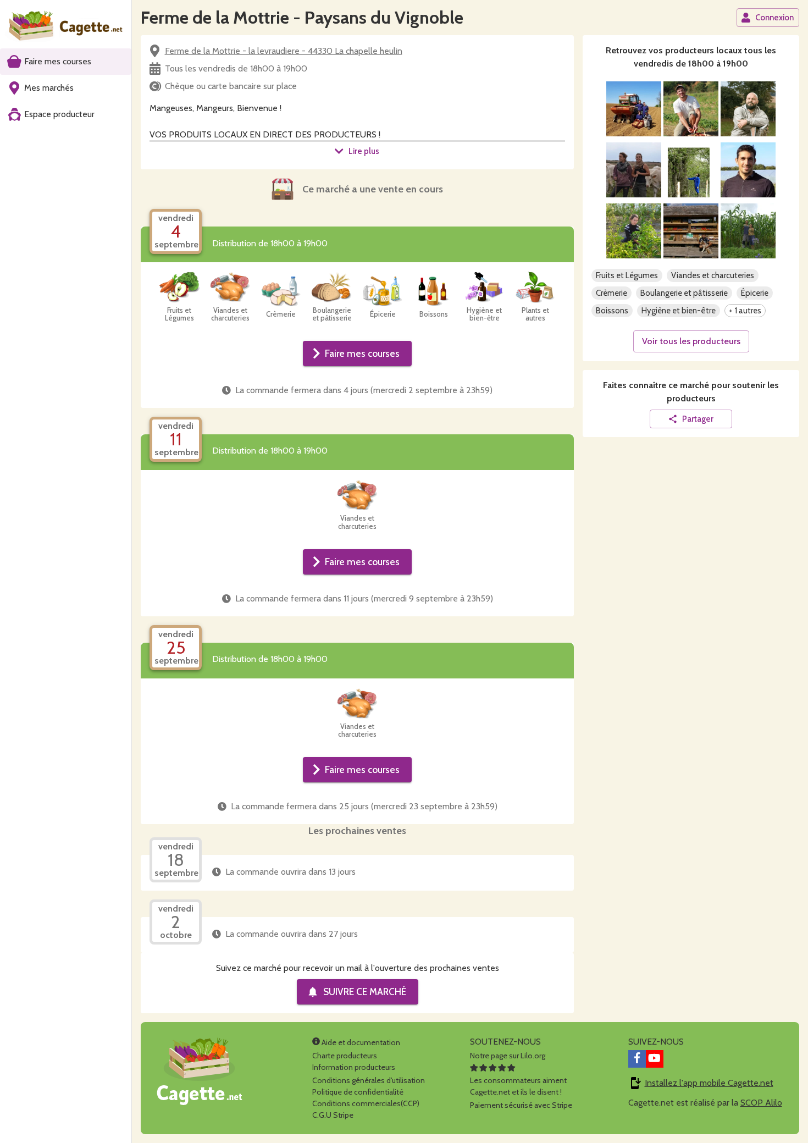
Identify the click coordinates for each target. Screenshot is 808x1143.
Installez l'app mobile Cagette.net (709, 1083)
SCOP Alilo (761, 1102)
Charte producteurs (344, 1056)
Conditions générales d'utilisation (368, 1080)
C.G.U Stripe (332, 1115)
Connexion (774, 18)
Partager (697, 419)
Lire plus (363, 151)
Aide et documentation (360, 1042)
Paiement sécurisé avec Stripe (521, 1105)
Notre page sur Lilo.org (507, 1056)
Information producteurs (353, 1067)
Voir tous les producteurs (691, 341)
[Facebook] (637, 1059)
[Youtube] (654, 1059)
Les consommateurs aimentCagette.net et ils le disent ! (518, 1086)
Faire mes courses (362, 353)
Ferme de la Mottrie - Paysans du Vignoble (302, 17)
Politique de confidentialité (357, 1092)
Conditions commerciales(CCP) (365, 1103)
